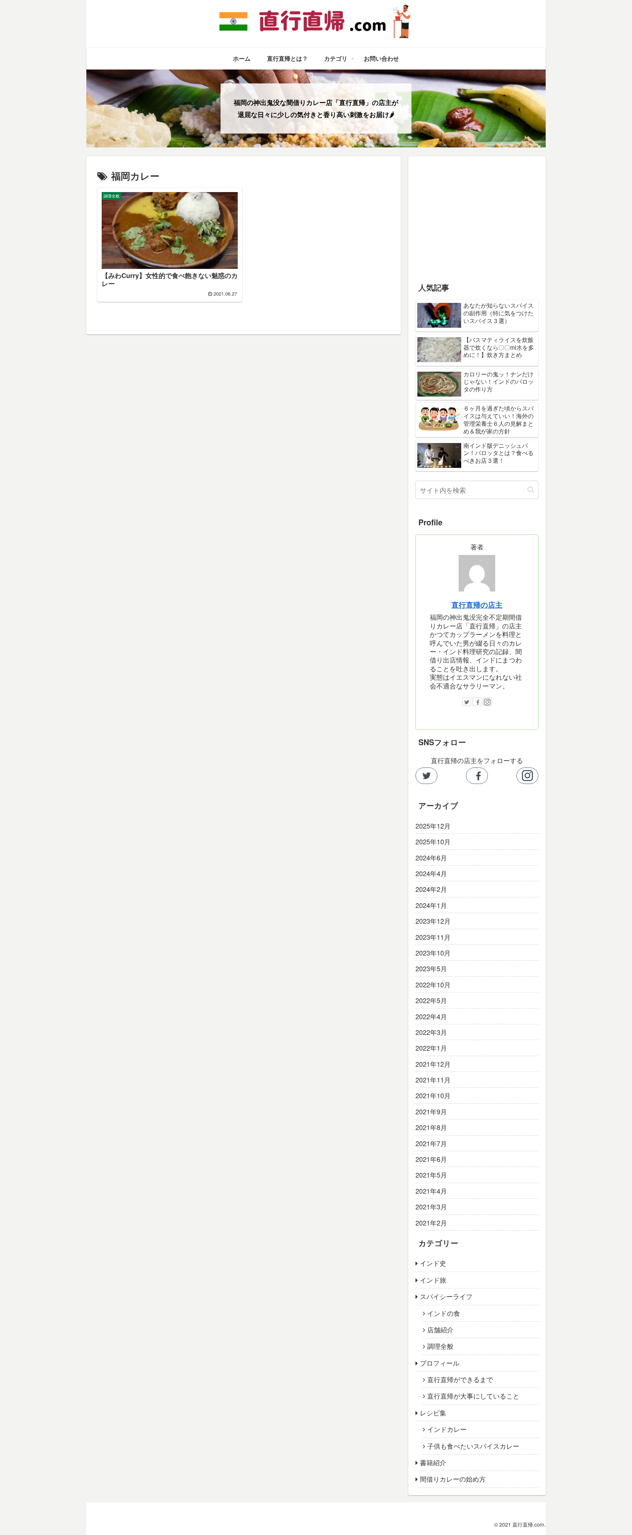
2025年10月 (433, 841)
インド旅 (433, 1279)
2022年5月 (431, 1000)
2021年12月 (433, 1064)
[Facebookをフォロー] (477, 701)
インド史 (433, 1263)
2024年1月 (431, 905)
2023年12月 (433, 921)
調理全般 (440, 1346)
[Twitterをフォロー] (466, 701)
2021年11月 (433, 1079)
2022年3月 (431, 1032)
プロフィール (439, 1362)
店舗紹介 (440, 1329)
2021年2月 (431, 1222)
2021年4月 (431, 1191)
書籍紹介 (433, 1462)
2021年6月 (431, 1159)
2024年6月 (431, 857)
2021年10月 (433, 1095)
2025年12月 (433, 825)
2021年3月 (431, 1206)
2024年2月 (431, 889)
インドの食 (443, 1313)
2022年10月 (433, 984)
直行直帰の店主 (477, 605)
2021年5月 (431, 1174)
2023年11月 (433, 937)
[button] (530, 489)
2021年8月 (431, 1127)
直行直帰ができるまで (460, 1379)
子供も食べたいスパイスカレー (473, 1445)
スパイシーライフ (446, 1296)
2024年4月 (431, 873)
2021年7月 (431, 1143)
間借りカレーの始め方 (453, 1478)
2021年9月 (431, 1111)
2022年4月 (431, 1016)
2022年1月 (431, 1047)
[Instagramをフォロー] (487, 701)
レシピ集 (433, 1412)
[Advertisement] (476, 215)
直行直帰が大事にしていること (473, 1395)
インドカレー (447, 1429)
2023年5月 (431, 968)
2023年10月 (433, 952)
